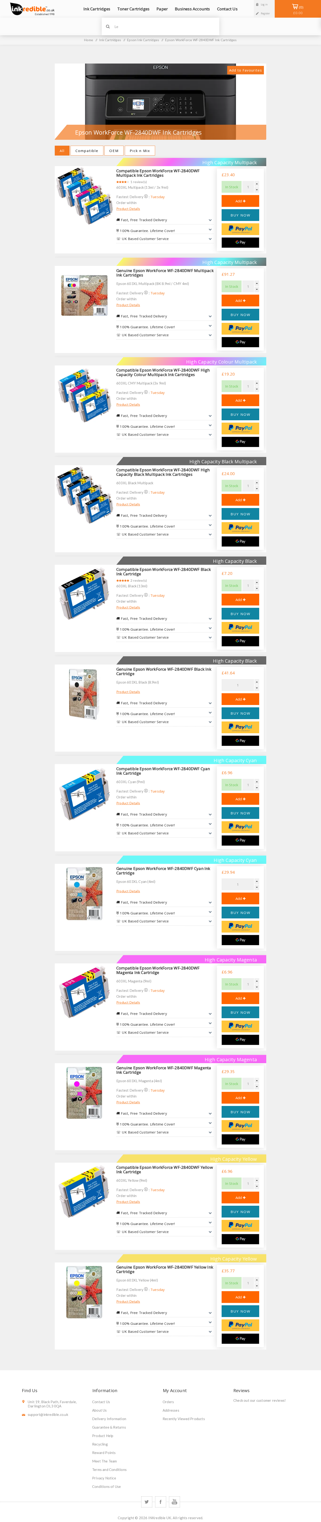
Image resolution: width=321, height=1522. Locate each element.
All (62, 150)
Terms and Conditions (109, 1469)
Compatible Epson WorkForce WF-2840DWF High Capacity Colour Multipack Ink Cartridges (163, 372)
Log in (264, 4)
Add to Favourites (245, 70)
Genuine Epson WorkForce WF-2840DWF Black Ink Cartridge (163, 671)
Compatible (86, 150)
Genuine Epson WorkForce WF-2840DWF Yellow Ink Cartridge (164, 1269)
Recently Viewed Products (184, 1419)
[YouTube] (174, 1501)
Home (88, 40)
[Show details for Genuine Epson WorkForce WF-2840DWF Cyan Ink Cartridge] (84, 893)
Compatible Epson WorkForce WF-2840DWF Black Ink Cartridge (163, 572)
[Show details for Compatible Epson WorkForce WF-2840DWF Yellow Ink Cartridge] (84, 1192)
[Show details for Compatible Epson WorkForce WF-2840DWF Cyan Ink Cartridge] (84, 793)
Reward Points (104, 1452)
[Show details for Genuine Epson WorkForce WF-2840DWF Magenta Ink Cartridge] (84, 1092)
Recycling (100, 1444)
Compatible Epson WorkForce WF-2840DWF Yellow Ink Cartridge (164, 1169)
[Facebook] (160, 1501)
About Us (99, 1410)
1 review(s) (138, 182)
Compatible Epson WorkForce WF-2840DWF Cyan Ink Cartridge (163, 771)
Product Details (128, 209)
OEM (114, 150)
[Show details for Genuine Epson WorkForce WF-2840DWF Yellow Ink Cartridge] (84, 1292)
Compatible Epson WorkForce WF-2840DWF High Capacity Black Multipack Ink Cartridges (163, 472)
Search (108, 26)
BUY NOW (241, 215)
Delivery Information (109, 1419)
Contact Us (101, 1402)
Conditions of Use (106, 1486)
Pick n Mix (140, 150)
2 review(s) (138, 580)
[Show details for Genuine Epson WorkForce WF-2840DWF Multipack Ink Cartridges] (84, 295)
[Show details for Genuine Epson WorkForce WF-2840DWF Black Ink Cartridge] (84, 694)
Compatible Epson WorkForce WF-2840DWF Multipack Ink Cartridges (158, 173)
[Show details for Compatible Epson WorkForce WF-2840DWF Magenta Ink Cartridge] (84, 993)
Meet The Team (104, 1461)
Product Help (102, 1436)
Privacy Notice (104, 1478)
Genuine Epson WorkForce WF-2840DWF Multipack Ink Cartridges (165, 273)
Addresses (171, 1410)
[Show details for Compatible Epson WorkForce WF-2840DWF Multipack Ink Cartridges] (84, 195)
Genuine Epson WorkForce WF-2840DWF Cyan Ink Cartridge (163, 871)
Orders (168, 1402)
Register (265, 13)
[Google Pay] (240, 242)
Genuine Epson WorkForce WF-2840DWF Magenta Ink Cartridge (163, 1070)
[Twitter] (146, 1501)
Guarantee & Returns (109, 1427)
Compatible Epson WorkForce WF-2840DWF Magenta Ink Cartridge (158, 970)
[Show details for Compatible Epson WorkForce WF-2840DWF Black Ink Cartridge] (84, 594)
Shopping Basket (298, 10)
